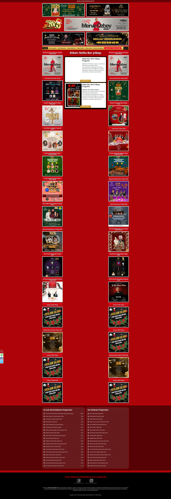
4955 (82, 430)
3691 (82, 446)
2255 (82, 463)
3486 (82, 452)
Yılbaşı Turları (88, 48)
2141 (82, 465)
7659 (82, 421)
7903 (82, 416)
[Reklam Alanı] (107, 38)
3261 (82, 454)
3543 (82, 449)
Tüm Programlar (52, 48)
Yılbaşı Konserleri (71, 48)
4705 (82, 432)
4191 (82, 438)
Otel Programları (62, 48)
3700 (82, 443)
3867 (82, 441)
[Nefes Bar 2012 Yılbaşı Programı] (74, 95)
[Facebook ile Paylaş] (1, 358)
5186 (82, 427)
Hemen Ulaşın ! (85, 81)
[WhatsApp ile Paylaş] (1, 355)
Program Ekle (108, 48)
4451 (82, 435)
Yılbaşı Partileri (80, 48)
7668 (82, 419)
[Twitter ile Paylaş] (1, 361)
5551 (82, 424)
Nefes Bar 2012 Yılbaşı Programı (91, 85)
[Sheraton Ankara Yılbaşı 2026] (96, 24)
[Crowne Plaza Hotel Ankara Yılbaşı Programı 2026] (63, 38)
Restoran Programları (98, 48)
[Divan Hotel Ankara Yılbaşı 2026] (63, 10)
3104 (82, 460)
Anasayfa (45, 48)
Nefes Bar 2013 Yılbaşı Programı (91, 60)
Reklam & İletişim (116, 48)
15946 (81, 413)
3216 (82, 457)
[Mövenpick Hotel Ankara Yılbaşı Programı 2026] (107, 10)
